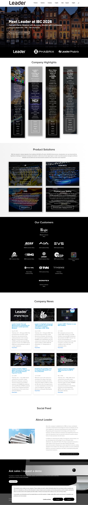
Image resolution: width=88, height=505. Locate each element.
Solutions (43, 2)
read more (14, 347)
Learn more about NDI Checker (35, 126)
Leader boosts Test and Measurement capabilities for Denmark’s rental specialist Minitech (21, 326)
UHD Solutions (25, 207)
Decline (69, 499)
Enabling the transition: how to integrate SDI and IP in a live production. (43, 370)
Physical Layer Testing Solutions (62, 207)
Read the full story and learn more (18, 127)
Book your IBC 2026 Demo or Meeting (19, 32)
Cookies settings (47, 499)
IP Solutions (25, 183)
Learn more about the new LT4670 (70, 124)
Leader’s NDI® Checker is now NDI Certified (67, 324)
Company (50, 2)
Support (67, 2)
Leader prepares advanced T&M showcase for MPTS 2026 (66, 370)
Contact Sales (13, 481)
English (73, 2)
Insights (56, 2)
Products (36, 2)
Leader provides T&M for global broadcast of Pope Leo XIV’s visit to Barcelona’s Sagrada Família (21, 371)
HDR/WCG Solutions (62, 181)
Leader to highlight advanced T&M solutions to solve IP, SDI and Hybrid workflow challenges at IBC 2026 (44, 326)
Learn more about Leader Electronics (69, 454)
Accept (58, 499)
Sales (62, 2)
